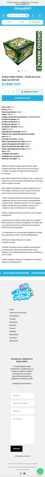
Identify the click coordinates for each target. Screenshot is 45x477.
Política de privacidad (15, 467)
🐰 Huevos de (36, 22)
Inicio (9, 22)
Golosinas (13, 322)
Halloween (13, 341)
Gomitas (12, 325)
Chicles (12, 319)
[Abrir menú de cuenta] (32, 15)
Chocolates (14, 316)
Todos (22, 22)
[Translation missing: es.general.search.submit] (26, 15)
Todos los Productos (17, 313)
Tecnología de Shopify (30, 463)
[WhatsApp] (40, 471)
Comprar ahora (22, 98)
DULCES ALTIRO (18, 463)
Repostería (13, 334)
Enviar (16, 449)
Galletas (12, 331)
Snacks (12, 328)
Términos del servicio (22, 469)
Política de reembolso (29, 467)
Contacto (13, 338)
